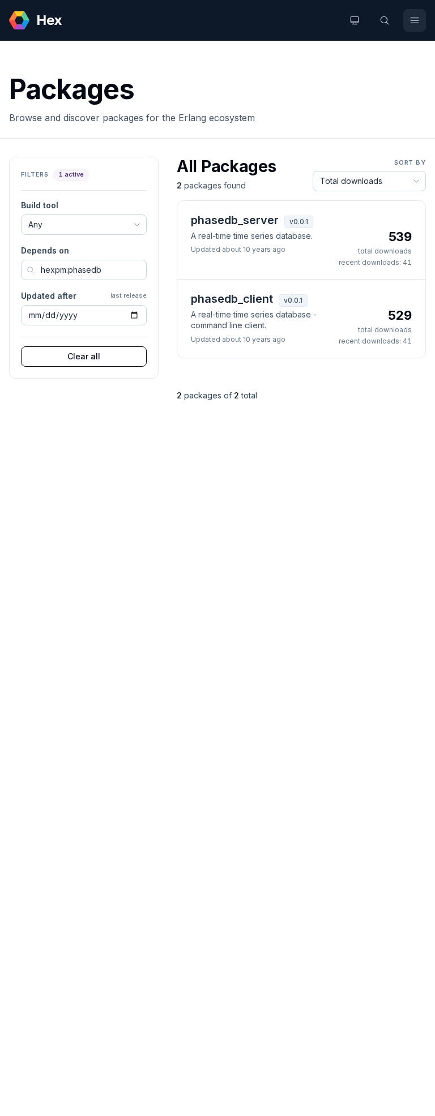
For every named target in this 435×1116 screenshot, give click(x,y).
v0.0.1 (298, 221)
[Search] (384, 20)
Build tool (39, 205)
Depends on (45, 250)
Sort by (410, 162)
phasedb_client (232, 299)
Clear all (83, 356)
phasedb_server (235, 220)
